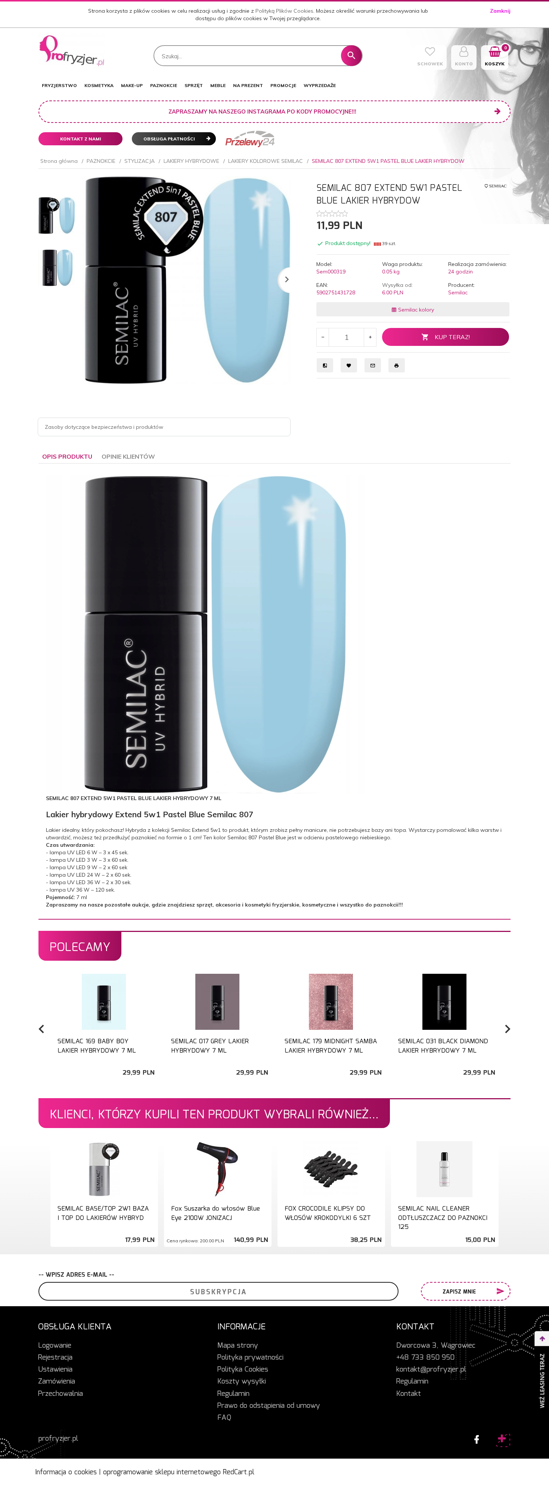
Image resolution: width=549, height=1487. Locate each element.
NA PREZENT (248, 85)
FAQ (224, 1418)
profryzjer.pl (58, 1438)
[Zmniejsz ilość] (323, 337)
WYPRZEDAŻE (320, 85)
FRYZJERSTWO (59, 85)
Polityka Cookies (242, 1369)
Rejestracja (55, 1357)
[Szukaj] (351, 55)
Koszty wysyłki (241, 1381)
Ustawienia (55, 1369)
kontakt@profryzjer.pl (431, 1369)
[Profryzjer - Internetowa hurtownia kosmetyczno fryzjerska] (71, 50)
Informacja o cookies (66, 1472)
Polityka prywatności (250, 1357)
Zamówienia (56, 1381)
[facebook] (474, 1437)
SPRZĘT (193, 85)
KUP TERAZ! (452, 337)
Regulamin (233, 1394)
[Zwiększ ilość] (370, 337)
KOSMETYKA (99, 85)
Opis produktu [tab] (67, 456)
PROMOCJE (283, 85)
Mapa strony (237, 1345)
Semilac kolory (415, 309)
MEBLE (218, 85)
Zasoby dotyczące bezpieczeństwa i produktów (104, 427)
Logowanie (54, 1345)
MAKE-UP (132, 85)
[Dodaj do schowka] (151, 983)
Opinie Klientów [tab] (128, 456)
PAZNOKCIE (163, 85)
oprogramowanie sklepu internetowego (162, 1472)
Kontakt (408, 1394)
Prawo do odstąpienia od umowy (268, 1406)
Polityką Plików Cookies (284, 10)
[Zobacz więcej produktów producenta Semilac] (495, 185)
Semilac (458, 292)
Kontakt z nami (80, 139)
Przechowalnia (60, 1394)
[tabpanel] (274, 692)
